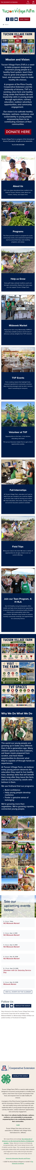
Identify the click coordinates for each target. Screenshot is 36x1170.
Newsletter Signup (22, 1006)
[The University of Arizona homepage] (10, 2)
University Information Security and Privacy (18, 1158)
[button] (9, 822)
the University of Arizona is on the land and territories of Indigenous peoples (18, 1141)
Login (18, 1125)
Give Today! (24, 19)
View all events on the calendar (18, 992)
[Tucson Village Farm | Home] (18, 11)
